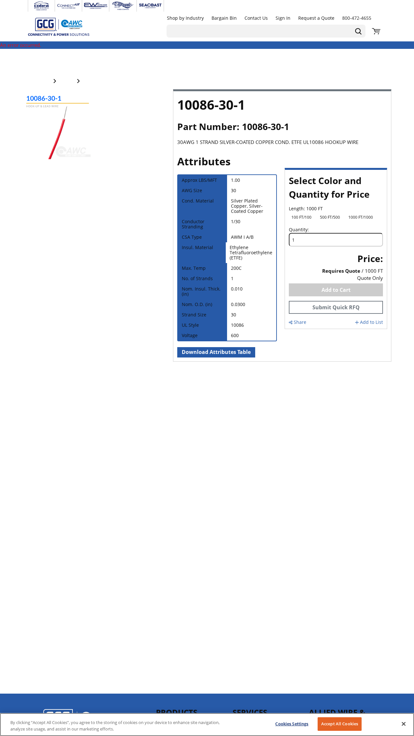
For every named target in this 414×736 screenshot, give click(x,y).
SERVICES (250, 712)
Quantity (298, 229)
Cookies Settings (291, 724)
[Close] (404, 724)
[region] (207, 724)
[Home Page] (65, 27)
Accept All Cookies (339, 724)
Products (176, 712)
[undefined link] (41, 6)
